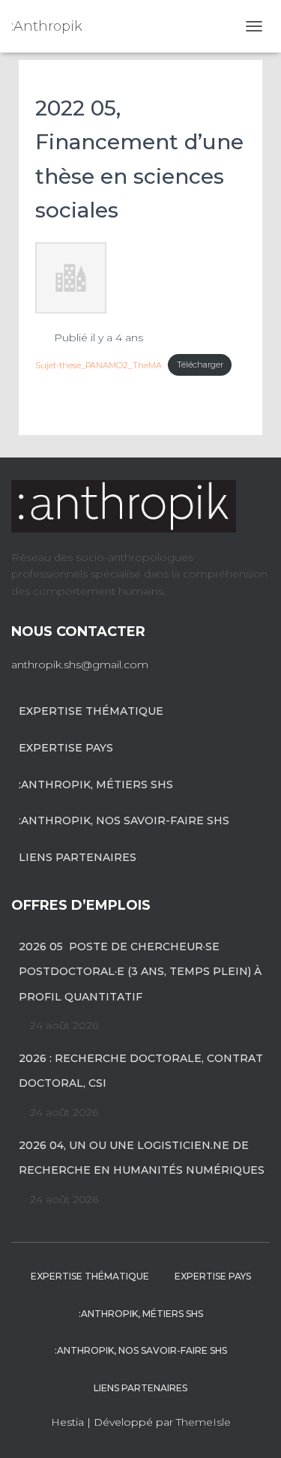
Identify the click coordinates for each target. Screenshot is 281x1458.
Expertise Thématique (91, 711)
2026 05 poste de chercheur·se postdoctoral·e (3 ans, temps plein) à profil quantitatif (140, 972)
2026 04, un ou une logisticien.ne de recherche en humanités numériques (142, 1158)
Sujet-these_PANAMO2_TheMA (98, 364)
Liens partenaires (77, 857)
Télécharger (200, 364)
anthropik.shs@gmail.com (79, 664)
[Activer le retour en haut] (251, 1428)
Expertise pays (66, 747)
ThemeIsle (203, 1422)
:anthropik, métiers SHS (96, 784)
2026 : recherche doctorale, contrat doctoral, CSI (141, 1071)
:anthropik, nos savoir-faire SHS (124, 820)
